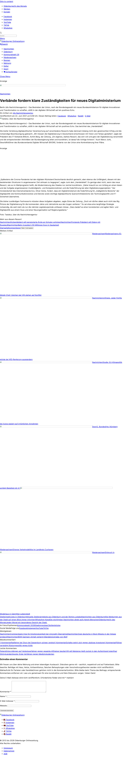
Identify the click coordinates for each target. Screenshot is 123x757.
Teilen (22, 228)
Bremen (7, 60)
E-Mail (87, 116)
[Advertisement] (61, 163)
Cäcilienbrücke (54, 625)
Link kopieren (29, 228)
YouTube (7, 22)
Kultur (6, 66)
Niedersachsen (10, 57)
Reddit (80, 116)
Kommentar (5, 692)
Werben (7, 9)
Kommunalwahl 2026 (26, 625)
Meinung (7, 63)
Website (3, 706)
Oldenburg (8, 52)
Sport (6, 69)
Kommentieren (14, 228)
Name (3, 696)
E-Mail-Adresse (7, 701)
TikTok (6, 25)
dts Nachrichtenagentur (23, 113)
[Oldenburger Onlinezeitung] (12, 715)
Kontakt (7, 12)
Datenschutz (9, 751)
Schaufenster (11, 72)
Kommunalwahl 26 (11, 54)
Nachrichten (9, 49)
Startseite (4, 228)
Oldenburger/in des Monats (15, 6)
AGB (5, 754)
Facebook (8, 16)
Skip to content (6, 1)
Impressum (8, 748)
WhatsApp (8, 28)
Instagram (8, 19)
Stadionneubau (41, 625)
